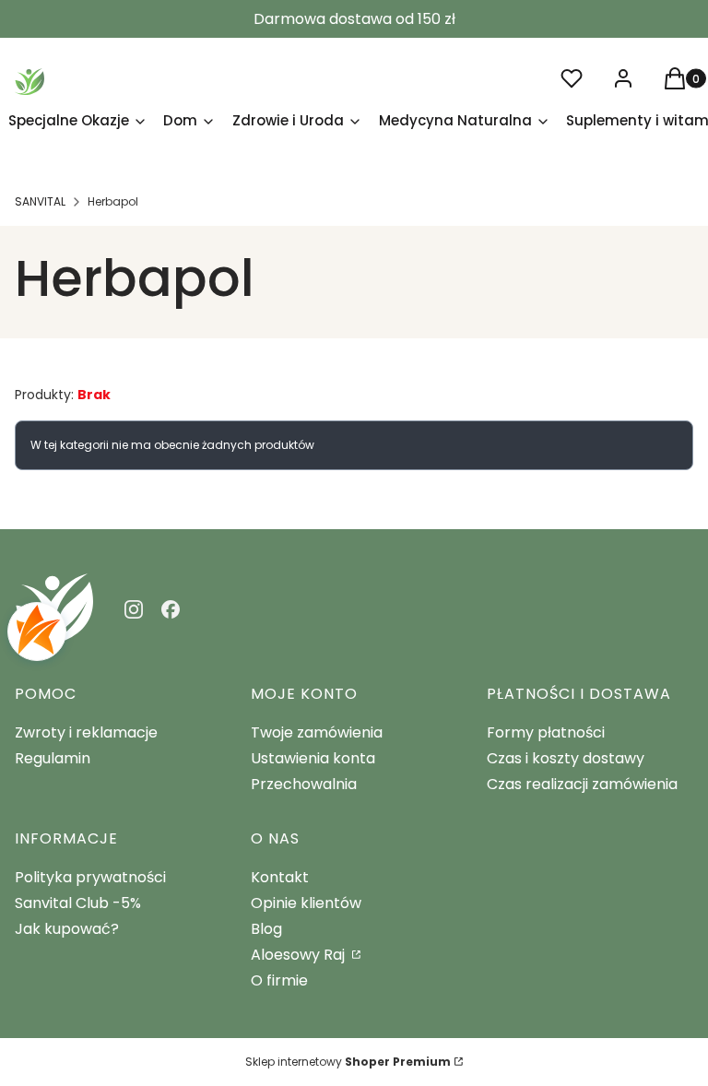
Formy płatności (546, 732)
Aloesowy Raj (299, 954)
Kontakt (280, 877)
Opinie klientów (306, 903)
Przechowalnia (304, 784)
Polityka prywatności (90, 877)
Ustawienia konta (313, 758)
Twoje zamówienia (317, 732)
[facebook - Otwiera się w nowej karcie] (170, 609)
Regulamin (52, 758)
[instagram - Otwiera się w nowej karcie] (134, 609)
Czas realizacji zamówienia (582, 784)
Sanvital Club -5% (78, 903)
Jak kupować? (67, 928)
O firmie (279, 980)
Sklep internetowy (348, 1061)
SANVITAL (40, 201)
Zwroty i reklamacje (86, 732)
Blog (266, 928)
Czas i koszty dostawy (565, 758)
